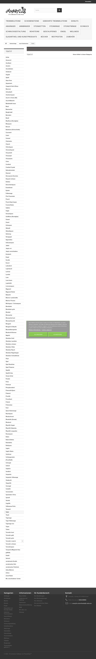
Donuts (74, 21)
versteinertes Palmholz (12, 567)
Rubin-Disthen (10, 439)
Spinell (8, 497)
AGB (20, 607)
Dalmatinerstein (10, 170)
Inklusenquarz (10, 242)
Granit (7, 222)
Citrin (7, 161)
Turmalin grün (10, 538)
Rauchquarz (9, 413)
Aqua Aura (9, 80)
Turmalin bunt (10, 532)
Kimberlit (8, 254)
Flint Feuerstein (10, 196)
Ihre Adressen (38, 601)
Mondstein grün (10, 309)
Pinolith (8, 396)
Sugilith (8, 503)
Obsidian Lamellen (11, 341)
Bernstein (8, 115)
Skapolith (8, 483)
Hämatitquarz (9, 231)
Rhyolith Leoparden (11, 431)
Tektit (7, 512)
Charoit (8, 144)
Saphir (8, 448)
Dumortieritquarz (11, 184)
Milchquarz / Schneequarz (13, 303)
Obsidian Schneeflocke (12, 355)
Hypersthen (9, 239)
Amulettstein (9, 69)
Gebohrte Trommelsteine (55, 21)
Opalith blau (9, 373)
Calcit (7, 135)
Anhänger (10, 26)
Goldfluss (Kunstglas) (12, 216)
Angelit (8, 74)
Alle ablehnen (38, 334)
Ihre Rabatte (37, 605)
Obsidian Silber (10, 347)
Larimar (8, 271)
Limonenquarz (10, 286)
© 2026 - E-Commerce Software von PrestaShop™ (18, 654)
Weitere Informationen (35, 329)
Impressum (22, 602)
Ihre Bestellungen (39, 596)
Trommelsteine (13, 21)
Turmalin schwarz (11, 544)
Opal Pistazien (10, 367)
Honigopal (9, 237)
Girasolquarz (9, 213)
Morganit (8, 323)
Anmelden (88, 1)
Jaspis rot (8, 248)
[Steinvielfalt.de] (17, 10)
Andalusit (8, 71)
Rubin (7, 437)
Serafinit (8, 471)
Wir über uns (23, 609)
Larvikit (8, 274)
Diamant (8, 173)
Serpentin (8, 474)
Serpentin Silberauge (12, 477)
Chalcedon (9, 141)
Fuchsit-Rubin (10, 205)
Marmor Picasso (10, 300)
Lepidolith (9, 283)
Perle (7, 381)
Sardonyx (8, 454)
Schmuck (84, 26)
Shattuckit (9, 480)
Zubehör (70, 37)
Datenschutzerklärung (25, 605)
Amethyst (8, 63)
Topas (7, 526)
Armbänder (24, 26)
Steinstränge (70, 26)
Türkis (7, 529)
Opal (7, 361)
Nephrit (8, 335)
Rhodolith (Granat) (11, 419)
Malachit (8, 295)
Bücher (44, 37)
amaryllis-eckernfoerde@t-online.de (82, 603)
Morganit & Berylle (11, 326)
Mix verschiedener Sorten (13, 578)
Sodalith (8, 489)
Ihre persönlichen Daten (41, 603)
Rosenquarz (9, 434)
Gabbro (8, 208)
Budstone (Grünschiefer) (13, 129)
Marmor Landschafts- (12, 297)
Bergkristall (9, 112)
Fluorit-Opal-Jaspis (11, 202)
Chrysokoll (9, 153)
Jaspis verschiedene (12, 251)
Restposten (57, 37)
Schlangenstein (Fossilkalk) (10, 458)
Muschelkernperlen (11, 329)
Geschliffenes (50, 31)
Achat (7, 57)
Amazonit (8, 60)
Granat (8, 219)
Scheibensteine (31, 21)
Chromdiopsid (10, 150)
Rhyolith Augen (10, 425)
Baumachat (9, 109)
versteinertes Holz (11, 564)
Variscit (8, 558)
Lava (7, 277)
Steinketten (40, 26)
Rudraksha (9, 442)
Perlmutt (8, 384)
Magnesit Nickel (10, 292)
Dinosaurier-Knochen (12, 176)
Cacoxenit (8, 132)
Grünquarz (9, 225)
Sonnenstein (9, 491)
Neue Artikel (22, 596)
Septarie (8, 468)
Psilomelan (9, 405)
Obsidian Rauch (10, 350)
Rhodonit (8, 422)
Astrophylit (9, 92)
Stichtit (8, 500)
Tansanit (8, 509)
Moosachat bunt (10, 318)
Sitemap (21, 612)
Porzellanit (9, 399)
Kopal (7, 257)
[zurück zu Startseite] (6, 43)
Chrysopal (9, 155)
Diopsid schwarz (10, 179)
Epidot (8, 190)
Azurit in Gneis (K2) (11, 97)
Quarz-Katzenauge (11, 410)
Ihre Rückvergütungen (40, 598)
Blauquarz (9, 124)
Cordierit (8, 164)
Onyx (7, 358)
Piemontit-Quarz (10, 390)
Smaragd (8, 486)
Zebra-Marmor (10, 570)
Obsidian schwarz (11, 344)
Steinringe (54, 26)
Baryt (7, 106)
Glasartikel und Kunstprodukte (21, 37)
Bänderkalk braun (11, 103)
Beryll (7, 118)
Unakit (7, 555)
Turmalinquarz (10, 547)
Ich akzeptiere (58, 334)
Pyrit (7, 408)
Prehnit (8, 402)
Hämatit (8, 228)
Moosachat (9, 315)
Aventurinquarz (10, 95)
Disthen (8, 181)
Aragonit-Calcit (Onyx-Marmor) (12, 88)
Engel (63, 31)
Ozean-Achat (9, 376)
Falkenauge (9, 193)
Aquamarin (9, 83)
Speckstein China (11, 494)
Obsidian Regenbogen (12, 352)
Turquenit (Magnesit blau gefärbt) (13, 551)
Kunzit (7, 263)
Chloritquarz (9, 147)
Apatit (7, 77)
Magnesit (8, 289)
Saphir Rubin (9, 451)
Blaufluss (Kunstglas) (12, 121)
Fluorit (8, 199)
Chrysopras (9, 158)
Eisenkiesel (9, 187)
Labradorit (9, 266)
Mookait (8, 312)
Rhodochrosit (10, 416)
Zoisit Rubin (9, 575)
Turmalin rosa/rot (11, 541)
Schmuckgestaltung (16, 31)
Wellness (74, 31)
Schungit (8, 463)
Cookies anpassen (47, 329)
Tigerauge (9, 518)
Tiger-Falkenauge (11, 520)
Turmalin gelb (10, 535)
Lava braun (9, 280)
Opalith (8, 370)
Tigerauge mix (10, 523)
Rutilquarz (9, 445)
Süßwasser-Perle (10, 506)
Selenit (8, 465)
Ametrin (8, 66)
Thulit (7, 515)
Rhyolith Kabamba (11, 428)
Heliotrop (8, 234)
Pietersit (8, 393)
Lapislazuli (9, 268)
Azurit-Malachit (10, 100)
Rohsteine (34, 31)
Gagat (7, 210)
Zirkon (7, 573)
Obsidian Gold (10, 338)
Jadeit (7, 245)
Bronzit (8, 126)
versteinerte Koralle (11, 561)
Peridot (8, 379)
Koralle (8, 260)
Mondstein (9, 306)
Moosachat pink (10, 321)
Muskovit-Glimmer (11, 332)
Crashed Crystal (10, 167)
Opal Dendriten (10, 364)
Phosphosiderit (10, 387)
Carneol (8, 138)
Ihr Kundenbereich (41, 593)
